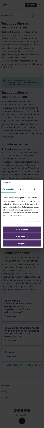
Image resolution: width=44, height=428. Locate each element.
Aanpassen (20, 236)
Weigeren (22, 243)
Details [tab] (22, 189)
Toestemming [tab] (8, 189)
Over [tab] (36, 189)
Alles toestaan (22, 230)
